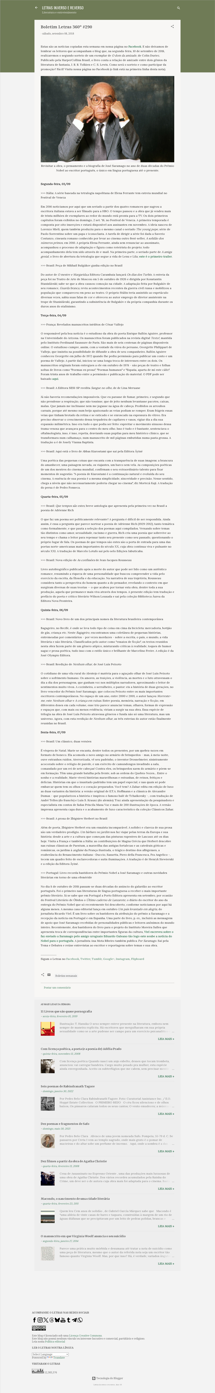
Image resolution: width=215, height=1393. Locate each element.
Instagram (123, 959)
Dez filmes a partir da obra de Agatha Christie (74, 1161)
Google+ (108, 959)
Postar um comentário (57, 987)
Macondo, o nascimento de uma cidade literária (75, 1199)
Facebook (134, 46)
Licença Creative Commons (85, 1335)
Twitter (85, 959)
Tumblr (97, 959)
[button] (172, 27)
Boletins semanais (66, 975)
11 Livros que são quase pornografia (66, 1011)
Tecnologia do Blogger (109, 1378)
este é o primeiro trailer (155, 256)
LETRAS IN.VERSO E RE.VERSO (63, 7)
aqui (55, 379)
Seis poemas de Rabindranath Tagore (68, 1086)
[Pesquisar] (179, 8)
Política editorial (55, 1341)
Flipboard (137, 959)
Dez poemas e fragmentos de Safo (65, 1124)
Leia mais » (166, 1039)
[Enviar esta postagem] (49, 975)
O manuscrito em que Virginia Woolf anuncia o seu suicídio (83, 1236)
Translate (59, 1357)
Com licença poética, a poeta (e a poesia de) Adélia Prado (81, 1049)
